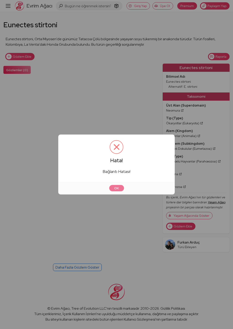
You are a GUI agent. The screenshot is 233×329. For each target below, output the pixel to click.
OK (116, 188)
